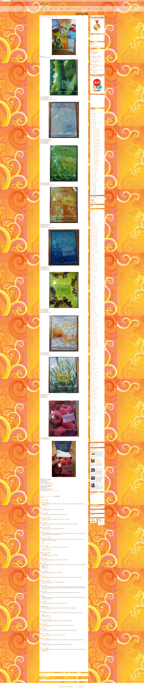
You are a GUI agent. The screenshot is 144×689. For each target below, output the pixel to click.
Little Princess (95, 69)
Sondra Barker (43, 633)
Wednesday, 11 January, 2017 (46, 515)
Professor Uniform (96, 157)
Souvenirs (92, 414)
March (94, 177)
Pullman (92, 395)
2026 (93, 111)
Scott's (92, 400)
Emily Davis (43, 571)
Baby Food (93, 239)
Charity (92, 257)
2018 (93, 124)
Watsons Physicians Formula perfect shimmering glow (96, 134)
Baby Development (94, 230)
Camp (92, 255)
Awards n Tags (93, 226)
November (95, 130)
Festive (92, 285)
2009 (93, 191)
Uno (91, 436)
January (94, 180)
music (92, 366)
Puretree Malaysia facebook (48, 488)
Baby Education (94, 233)
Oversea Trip (93, 375)
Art (93, 8)
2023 (93, 116)
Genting (92, 296)
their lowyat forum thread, (52, 490)
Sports (79, 8)
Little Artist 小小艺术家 (96, 56)
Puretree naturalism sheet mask (96, 151)
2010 (93, 190)
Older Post (85, 674)
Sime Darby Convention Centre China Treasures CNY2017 (96, 161)
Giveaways (93, 298)
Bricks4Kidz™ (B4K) (94, 251)
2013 (93, 185)
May (94, 174)
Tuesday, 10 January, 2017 (46, 506)
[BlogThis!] (56, 496)
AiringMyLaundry (44, 527)
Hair (91, 300)
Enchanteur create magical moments (96, 143)
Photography (93, 386)
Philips (92, 384)
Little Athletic (93, 334)
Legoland (92, 323)
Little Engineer (93, 337)
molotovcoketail (75, 686)
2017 (93, 125)
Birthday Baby (93, 250)
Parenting (74, 8)
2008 (93, 193)
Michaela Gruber (44, 580)
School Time (93, 398)
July (94, 171)
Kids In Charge (93, 316)
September (95, 168)
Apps (92, 217)
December (95, 128)
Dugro (92, 269)
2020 (93, 121)
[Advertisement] (63, 664)
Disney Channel (94, 266)
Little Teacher (93, 348)
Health (89, 8)
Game (92, 294)
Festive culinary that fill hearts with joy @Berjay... (97, 146)
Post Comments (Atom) (66, 677)
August (94, 169)
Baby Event (93, 235)
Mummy (92, 364)
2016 (93, 127)
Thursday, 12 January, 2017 (46, 599)
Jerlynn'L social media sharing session (97, 139)
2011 (93, 188)
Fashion (92, 284)
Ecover (92, 275)
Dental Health (93, 264)
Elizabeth (43, 591)
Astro (92, 221)
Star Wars (92, 418)
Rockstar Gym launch (97, 141)
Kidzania (92, 318)
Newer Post (42, 674)
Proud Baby (93, 393)
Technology (93, 423)
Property (42, 10)
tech (97, 8)
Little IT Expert (93, 341)
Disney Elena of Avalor (97, 148)
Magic (92, 350)
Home (64, 674)
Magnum (92, 352)
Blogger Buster (96, 445)
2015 (93, 182)
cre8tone (43, 4)
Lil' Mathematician (94, 327)
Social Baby (93, 413)
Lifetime (92, 325)
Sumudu (42, 628)
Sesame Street (93, 404)
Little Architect (93, 330)
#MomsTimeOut (94, 212)
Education (68, 8)
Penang (92, 382)
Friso (92, 293)
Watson (92, 438)
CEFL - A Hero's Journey (96, 156)
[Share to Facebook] (58, 496)
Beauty (51, 8)
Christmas (93, 260)
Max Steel (92, 357)
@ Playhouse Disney (99, 451)
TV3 (91, 432)
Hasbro (92, 303)
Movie (101, 8)
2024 (93, 114)
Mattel (92, 355)
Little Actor (93, 328)
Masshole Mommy (44, 517)
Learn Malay (93, 321)
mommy (92, 359)
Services (92, 402)
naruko (92, 370)
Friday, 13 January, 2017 (46, 636)
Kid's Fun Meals (94, 314)
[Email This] (55, 496)
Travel (56, 8)
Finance (47, 10)
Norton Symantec (94, 371)
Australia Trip (93, 223)
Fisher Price (93, 289)
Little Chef (93, 336)
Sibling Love (93, 411)
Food (42, 8)
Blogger (83, 686)
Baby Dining (93, 232)
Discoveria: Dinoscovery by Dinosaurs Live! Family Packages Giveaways (99, 460)
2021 (93, 119)
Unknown (43, 508)
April (94, 175)
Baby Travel (93, 244)
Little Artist (93, 332)
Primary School (93, 389)
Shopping (61, 8)
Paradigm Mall (93, 379)
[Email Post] (53, 496)
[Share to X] (57, 496)
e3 (91, 273)
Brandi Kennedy (44, 532)
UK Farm (92, 434)
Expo (92, 282)
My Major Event (94, 368)
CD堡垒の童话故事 (95, 52)
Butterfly (92, 253)
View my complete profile (95, 46)
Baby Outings (93, 241)
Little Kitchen (94, 64)
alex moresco (43, 545)
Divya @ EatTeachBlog (45, 619)
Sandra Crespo (44, 502)
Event (46, 8)
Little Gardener (93, 339)
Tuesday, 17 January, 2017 (46, 651)
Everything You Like (44, 552)
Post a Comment (44, 653)
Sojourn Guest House (99, 476)
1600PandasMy (94, 214)
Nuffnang (92, 373)
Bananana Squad (94, 246)
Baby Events (93, 237)
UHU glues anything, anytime (97, 57)
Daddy (92, 262)
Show (84, 8)
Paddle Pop (93, 377)
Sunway (92, 420)
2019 (93, 122)
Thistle (92, 427)
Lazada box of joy (96, 131)
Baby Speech (93, 242)
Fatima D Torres (44, 638)
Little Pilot (92, 346)
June (94, 172)
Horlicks (92, 309)
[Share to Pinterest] (59, 496)
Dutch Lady (93, 271)
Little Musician (93, 343)
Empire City (93, 278)
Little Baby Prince (95, 60)
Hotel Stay (93, 312)
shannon (42, 601)
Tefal (92, 425)
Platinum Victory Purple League (97, 61)
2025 (93, 113)
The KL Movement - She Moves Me (96, 153)
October (94, 166)
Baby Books (93, 228)
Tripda (92, 431)
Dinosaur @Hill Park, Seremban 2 (99, 469)
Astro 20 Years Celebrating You (96, 164)
